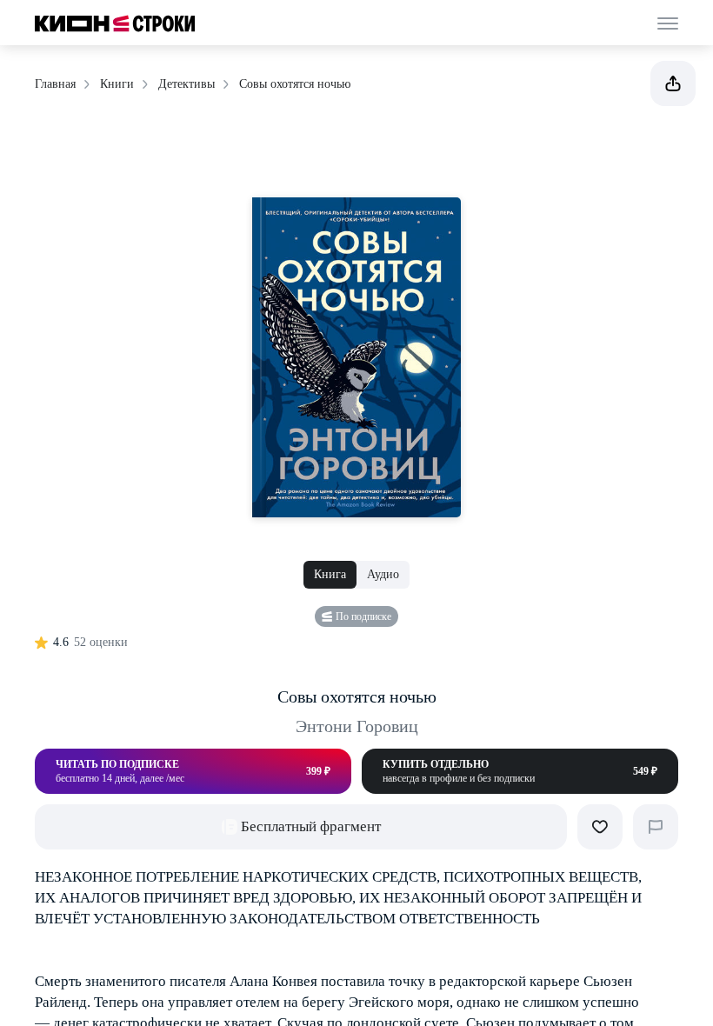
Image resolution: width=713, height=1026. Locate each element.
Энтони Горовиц (357, 726)
